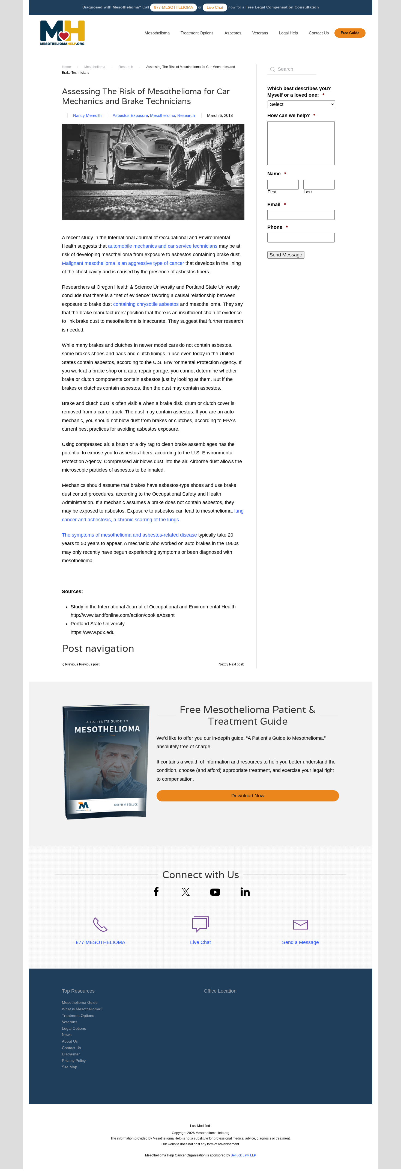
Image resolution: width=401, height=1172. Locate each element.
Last (308, 192)
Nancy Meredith (87, 115)
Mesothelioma (157, 33)
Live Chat (215, 7)
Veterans (260, 33)
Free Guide (350, 33)
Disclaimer (71, 1054)
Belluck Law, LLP (243, 1155)
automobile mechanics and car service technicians (162, 246)
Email (276, 204)
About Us (70, 1041)
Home (66, 67)
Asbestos (233, 33)
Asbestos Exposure (130, 115)
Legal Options (74, 1028)
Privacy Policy (74, 1060)
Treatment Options (197, 33)
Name (276, 173)
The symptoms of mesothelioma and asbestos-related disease (129, 535)
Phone (277, 227)
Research (126, 67)
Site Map (69, 1067)
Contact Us (319, 33)
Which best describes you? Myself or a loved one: (301, 91)
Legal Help (288, 33)
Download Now (247, 795)
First (272, 192)
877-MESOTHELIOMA (173, 7)
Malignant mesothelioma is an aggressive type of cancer (123, 263)
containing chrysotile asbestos (146, 304)
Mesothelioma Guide (80, 1002)
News (66, 1034)
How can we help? (291, 115)
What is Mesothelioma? (82, 1009)
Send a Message (300, 942)
